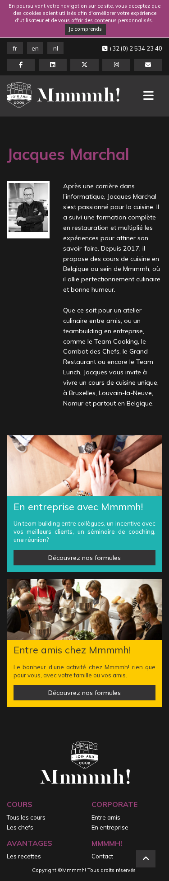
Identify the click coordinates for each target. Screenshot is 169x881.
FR (15, 48)
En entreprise (109, 827)
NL (55, 48)
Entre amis (105, 817)
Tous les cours (26, 817)
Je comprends (85, 29)
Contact (102, 856)
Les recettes (24, 856)
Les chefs (20, 827)
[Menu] (148, 96)
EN (35, 48)
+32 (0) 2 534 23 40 (134, 48)
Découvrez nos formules (84, 558)
